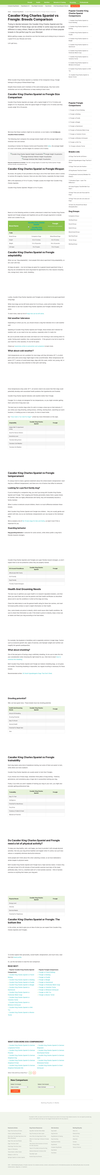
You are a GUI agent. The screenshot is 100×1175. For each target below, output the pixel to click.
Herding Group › (73, 220)
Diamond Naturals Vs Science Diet (38, 1151)
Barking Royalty (16, 2)
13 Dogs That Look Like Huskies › (78, 166)
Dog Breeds (54, 1144)
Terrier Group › (73, 240)
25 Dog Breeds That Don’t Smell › (78, 170)
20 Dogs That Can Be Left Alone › (78, 156)
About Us (75, 1130)
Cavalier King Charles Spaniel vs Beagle (21, 985)
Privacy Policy (76, 1144)
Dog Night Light (33, 1153)
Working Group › (73, 244)
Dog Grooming (54, 1139)
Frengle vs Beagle (44, 980)
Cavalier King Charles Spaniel (36, 223)
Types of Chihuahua (13, 1149)
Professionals (84, 2)
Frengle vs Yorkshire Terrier (47, 987)
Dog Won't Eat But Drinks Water (37, 1130)
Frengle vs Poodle (44, 977)
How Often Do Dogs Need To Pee (38, 1136)
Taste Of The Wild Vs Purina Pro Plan (38, 1148)
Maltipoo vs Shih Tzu (13, 1154)
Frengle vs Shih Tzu (45, 992)
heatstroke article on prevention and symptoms (29, 346)
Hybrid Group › (73, 228)
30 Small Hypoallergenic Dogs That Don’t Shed (37, 673)
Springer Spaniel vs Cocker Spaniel (16, 1157)
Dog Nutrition (54, 1133)
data (49, 146)
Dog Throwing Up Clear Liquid (37, 1133)
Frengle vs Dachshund (46, 982)
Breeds (30, 2)
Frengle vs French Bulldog (47, 972)
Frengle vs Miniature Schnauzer (49, 990)
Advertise (75, 1139)
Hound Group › (73, 224)
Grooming (73, 2)
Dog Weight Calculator (37, 6)
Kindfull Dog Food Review (36, 1156)
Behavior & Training (60, 2)
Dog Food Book (75, 6)
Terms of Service (77, 1147)
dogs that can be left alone (35, 313)
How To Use (76, 1136)
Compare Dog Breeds (13, 6)
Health (38, 2)
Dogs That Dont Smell (13, 1143)
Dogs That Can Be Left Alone (15, 1130)
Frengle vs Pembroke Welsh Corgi (49, 985)
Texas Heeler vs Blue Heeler (15, 1151)
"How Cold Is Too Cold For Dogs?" (21, 417)
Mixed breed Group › (74, 232)
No (34, 1073)
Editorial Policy (76, 1133)
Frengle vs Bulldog (44, 975)
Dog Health (54, 1130)
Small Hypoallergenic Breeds (61, 6)
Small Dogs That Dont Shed (14, 1146)
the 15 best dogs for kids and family (33, 521)
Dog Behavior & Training (57, 1136)
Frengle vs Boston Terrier (47, 995)
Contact (75, 1141)
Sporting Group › (73, 236)
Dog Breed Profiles (55, 1141)
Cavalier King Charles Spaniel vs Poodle (21, 982)
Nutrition (47, 2)
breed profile (17, 957)
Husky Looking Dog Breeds (14, 1133)
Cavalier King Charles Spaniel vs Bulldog (22, 980)
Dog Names (48, 6)
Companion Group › (74, 216)
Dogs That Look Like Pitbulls (15, 1140)
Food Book (53, 1152)
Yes (30, 1073)
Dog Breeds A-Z (25, 6)
